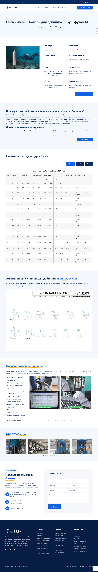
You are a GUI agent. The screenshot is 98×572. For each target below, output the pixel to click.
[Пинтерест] (87, 2)
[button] (84, 139)
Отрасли (58, 529)
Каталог (54, 7)
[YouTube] (92, 2)
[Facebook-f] (85, 2)
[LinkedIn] (83, 2)
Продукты (39, 529)
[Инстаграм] (89, 2)
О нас (37, 7)
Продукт (45, 7)
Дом (32, 7)
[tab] (70, 164)
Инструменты (62, 7)
